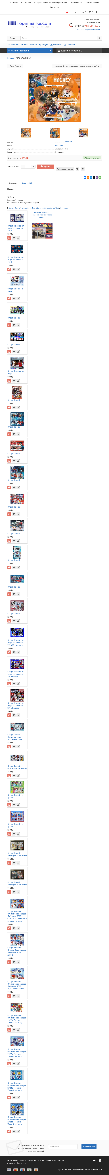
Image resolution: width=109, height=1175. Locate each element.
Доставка (14, 2)
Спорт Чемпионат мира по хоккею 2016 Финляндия (15, 642)
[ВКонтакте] (85, 177)
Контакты (54, 7)
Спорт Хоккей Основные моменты (17, 767)
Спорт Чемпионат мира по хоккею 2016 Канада (15, 705)
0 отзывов (68, 142)
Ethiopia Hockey (28, 208)
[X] (94, 177)
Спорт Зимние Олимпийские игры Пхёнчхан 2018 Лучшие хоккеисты (16, 985)
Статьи (41, 1160)
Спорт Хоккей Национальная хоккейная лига (14, 737)
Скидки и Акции (92, 2)
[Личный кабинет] (98, 12)
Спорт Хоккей (15, 66)
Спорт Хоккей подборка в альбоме (17, 854)
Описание (13, 183)
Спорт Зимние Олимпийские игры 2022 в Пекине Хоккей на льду (16, 1019)
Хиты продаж (30, 44)
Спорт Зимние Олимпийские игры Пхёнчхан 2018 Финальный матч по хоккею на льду (17, 916)
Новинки (15, 44)
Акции (45, 44)
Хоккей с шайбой (51, 208)
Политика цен (76, 2)
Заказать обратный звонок (88, 30)
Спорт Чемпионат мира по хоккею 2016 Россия (15, 674)
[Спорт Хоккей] (26, 133)
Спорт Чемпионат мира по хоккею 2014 (15, 259)
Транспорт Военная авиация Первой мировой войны (77, 66)
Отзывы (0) (27, 183)
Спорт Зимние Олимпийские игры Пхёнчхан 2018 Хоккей (16, 951)
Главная (10, 58)
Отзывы (71, 44)
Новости (57, 44)
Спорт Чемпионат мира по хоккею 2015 (15, 228)
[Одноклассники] (88, 177)
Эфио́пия (40, 208)
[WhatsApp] (99, 177)
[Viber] (97, 177)
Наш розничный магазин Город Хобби (50, 2)
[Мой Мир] (91, 177)
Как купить (26, 2)
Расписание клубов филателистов (21, 1160)
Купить (47, 166)
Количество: (13, 166)
